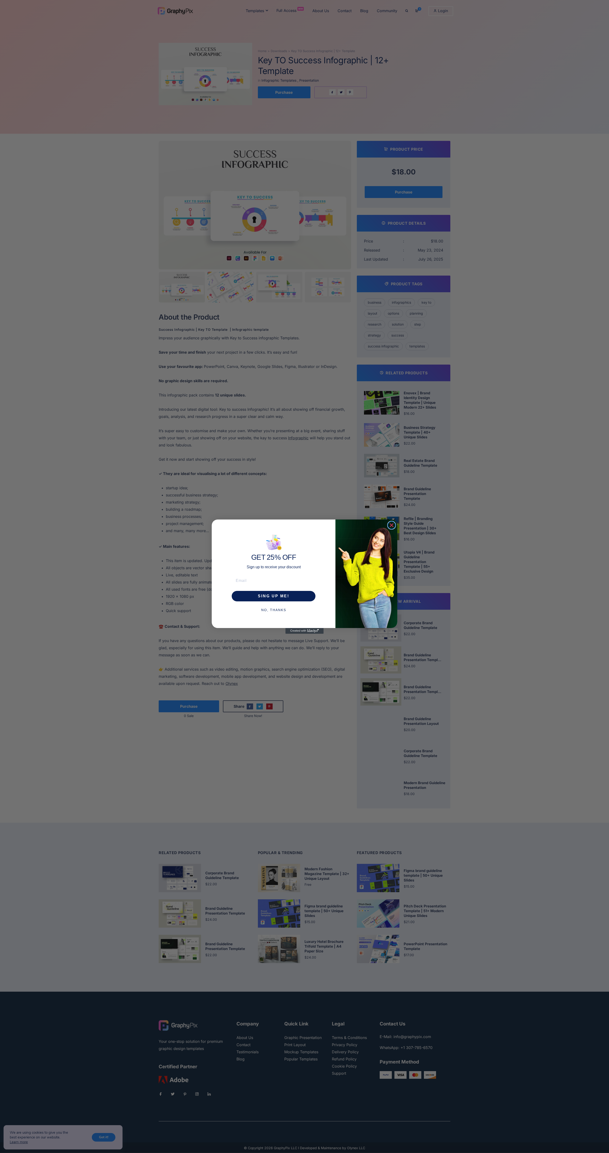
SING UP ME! (273, 596)
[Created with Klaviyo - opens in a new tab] (304, 631)
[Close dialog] (391, 525)
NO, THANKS (273, 610)
